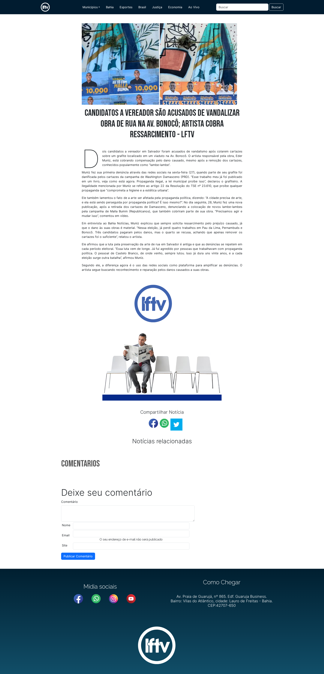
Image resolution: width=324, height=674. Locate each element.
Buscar (276, 7)
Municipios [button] (90, 7)
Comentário (69, 502)
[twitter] (176, 425)
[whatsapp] (164, 423)
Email (66, 535)
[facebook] (153, 423)
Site (64, 545)
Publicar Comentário (78, 556)
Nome (66, 525)
